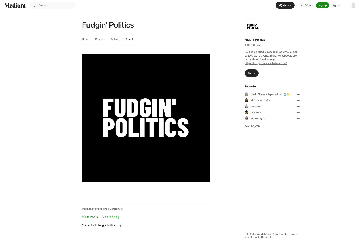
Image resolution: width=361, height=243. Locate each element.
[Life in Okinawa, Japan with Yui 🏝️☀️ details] (299, 94)
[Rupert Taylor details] (299, 118)
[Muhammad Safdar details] (299, 100)
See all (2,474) (252, 126)
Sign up (323, 5)
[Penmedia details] (299, 112)
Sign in (336, 5)
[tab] (85, 39)
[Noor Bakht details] (299, 106)
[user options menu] (353, 5)
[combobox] (57, 5)
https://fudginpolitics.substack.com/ (266, 63)
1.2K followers (90, 217)
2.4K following (111, 217)
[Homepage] (15, 5)
